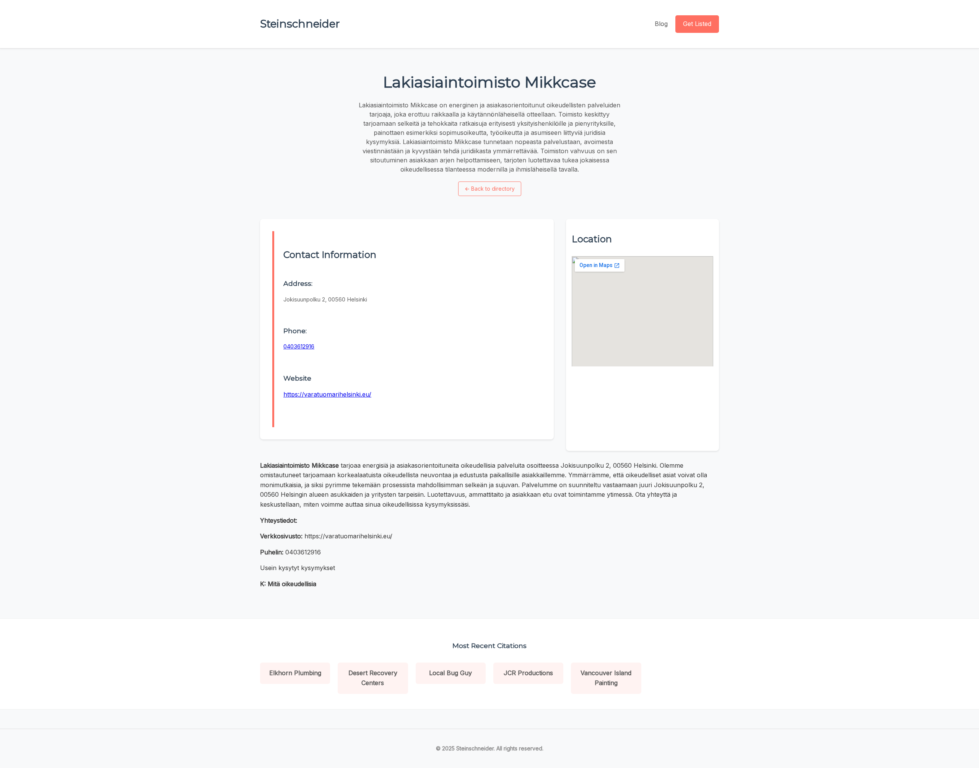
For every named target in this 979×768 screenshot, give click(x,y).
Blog (661, 24)
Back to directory (490, 188)
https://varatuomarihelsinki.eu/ (327, 394)
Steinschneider (300, 23)
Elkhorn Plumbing (295, 673)
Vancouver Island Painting (606, 678)
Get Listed (697, 24)
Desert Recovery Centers (372, 678)
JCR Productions (528, 673)
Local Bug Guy (450, 673)
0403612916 (298, 346)
